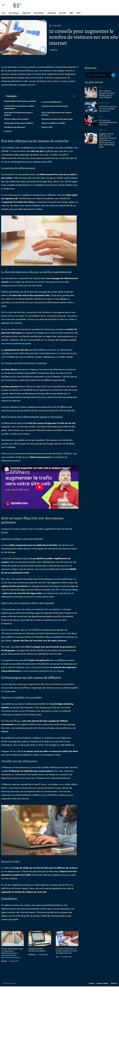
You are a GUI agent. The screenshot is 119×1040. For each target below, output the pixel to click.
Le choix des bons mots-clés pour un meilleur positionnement (19, 107)
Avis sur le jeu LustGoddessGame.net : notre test (108, 122)
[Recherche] (115, 5)
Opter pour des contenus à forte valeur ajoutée (57, 119)
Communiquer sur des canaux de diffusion (18, 123)
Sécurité (4, 961)
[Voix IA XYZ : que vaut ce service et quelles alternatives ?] (91, 106)
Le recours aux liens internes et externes (54, 106)
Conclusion (8, 131)
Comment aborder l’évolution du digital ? (37, 949)
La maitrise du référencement (51, 102)
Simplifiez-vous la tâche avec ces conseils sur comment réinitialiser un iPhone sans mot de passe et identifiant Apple (107, 140)
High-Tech (102, 130)
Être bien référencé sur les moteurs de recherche (20, 101)
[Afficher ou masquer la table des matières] (46, 96)
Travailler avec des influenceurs (14, 127)
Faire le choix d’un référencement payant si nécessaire (18, 113)
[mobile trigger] (4, 5)
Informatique (104, 103)
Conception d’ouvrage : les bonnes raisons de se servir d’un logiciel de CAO (67, 950)
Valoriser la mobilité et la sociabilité (53, 123)
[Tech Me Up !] (16, 5)
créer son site (36, 151)
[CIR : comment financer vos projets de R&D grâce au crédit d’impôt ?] (91, 92)
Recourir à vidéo (46, 127)
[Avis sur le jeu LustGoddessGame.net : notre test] (91, 120)
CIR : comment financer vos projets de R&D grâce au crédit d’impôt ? (107, 94)
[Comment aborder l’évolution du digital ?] (39, 938)
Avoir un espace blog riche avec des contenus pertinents (56, 113)
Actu (57, 957)
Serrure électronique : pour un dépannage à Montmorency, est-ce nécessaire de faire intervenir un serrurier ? (12, 953)
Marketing (53, 50)
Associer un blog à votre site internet (16, 119)
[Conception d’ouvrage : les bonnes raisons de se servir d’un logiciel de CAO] (67, 938)
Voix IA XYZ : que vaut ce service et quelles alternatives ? (108, 108)
